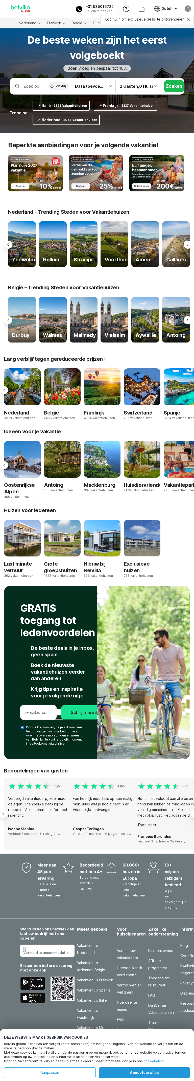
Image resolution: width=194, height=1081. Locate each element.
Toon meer (146, 825)
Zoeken (174, 86)
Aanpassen (50, 1072)
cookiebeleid (154, 1061)
